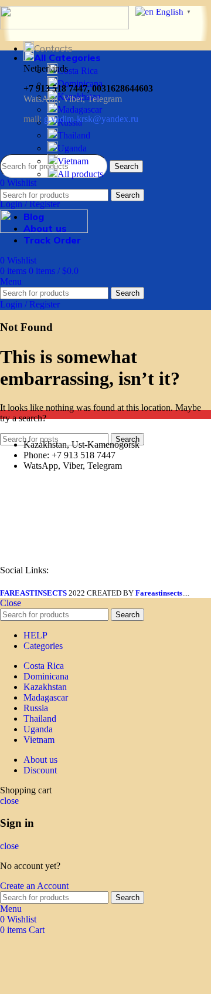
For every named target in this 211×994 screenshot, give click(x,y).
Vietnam (73, 161)
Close (10, 603)
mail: (80, 119)
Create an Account (34, 886)
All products (80, 174)
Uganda (72, 148)
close (9, 801)
